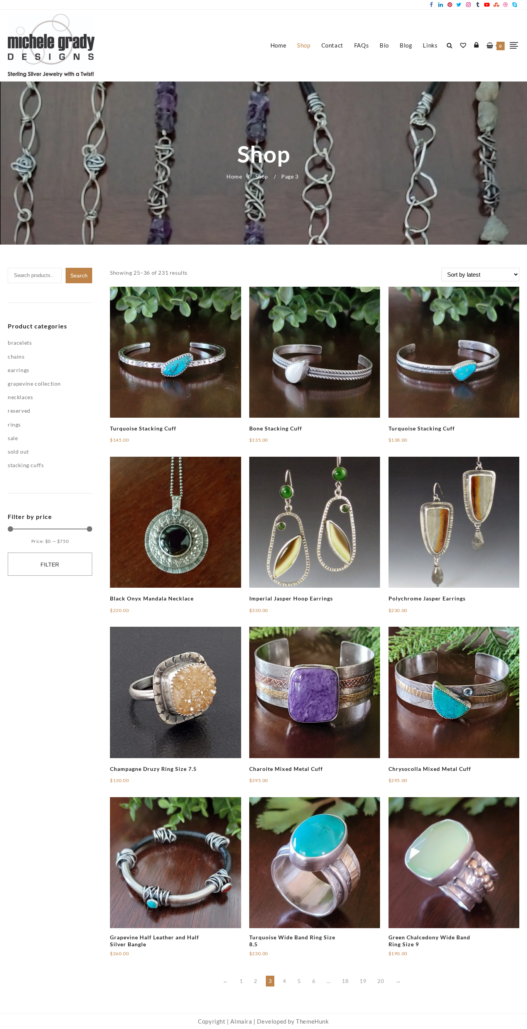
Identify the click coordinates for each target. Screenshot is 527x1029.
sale (13, 438)
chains (16, 356)
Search (79, 275)
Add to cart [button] (125, 443)
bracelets (20, 342)
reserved (19, 410)
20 (380, 981)
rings (14, 424)
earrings (18, 370)
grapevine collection (34, 383)
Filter (50, 564)
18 (345, 981)
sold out (18, 451)
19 (363, 981)
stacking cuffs (26, 465)
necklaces (20, 397)
